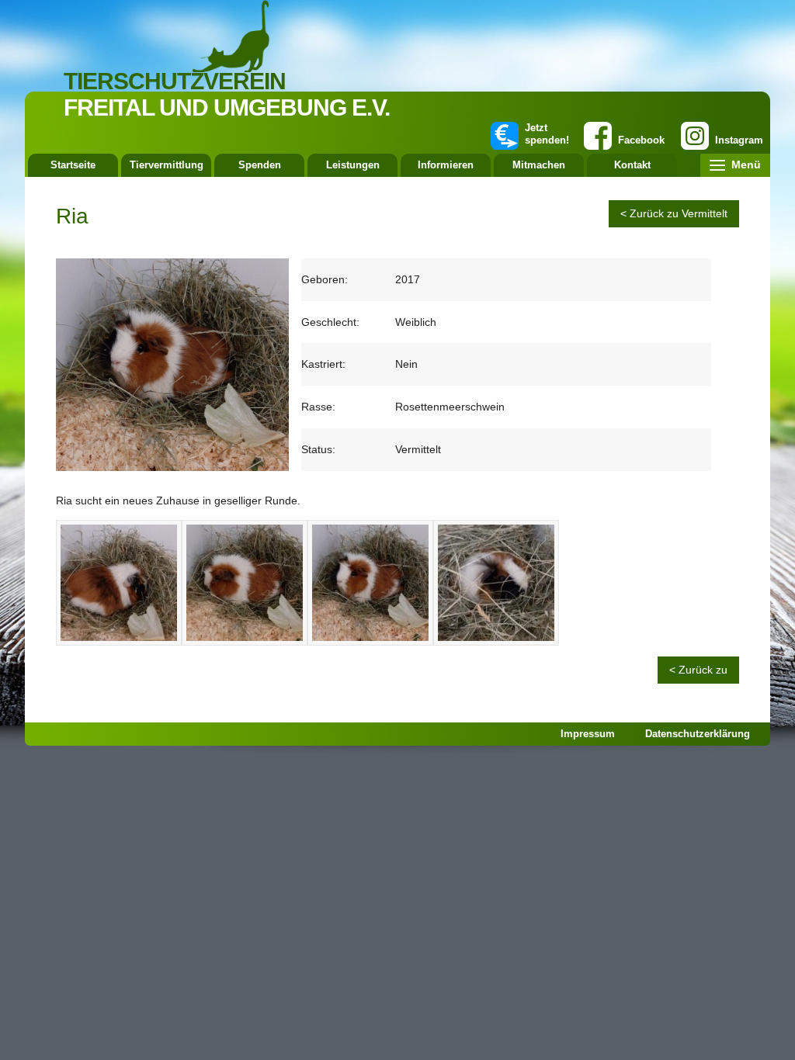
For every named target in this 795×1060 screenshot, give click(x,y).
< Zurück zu (698, 669)
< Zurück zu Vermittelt (673, 213)
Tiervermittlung (166, 165)
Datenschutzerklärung (697, 734)
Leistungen (353, 165)
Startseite (72, 165)
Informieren (446, 165)
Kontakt (632, 165)
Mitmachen (538, 165)
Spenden (259, 165)
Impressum (588, 734)
